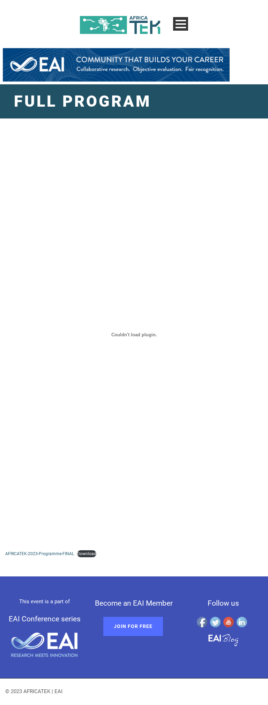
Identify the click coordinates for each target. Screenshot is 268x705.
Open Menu (180, 24)
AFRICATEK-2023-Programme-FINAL (39, 553)
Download (86, 553)
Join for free (133, 626)
